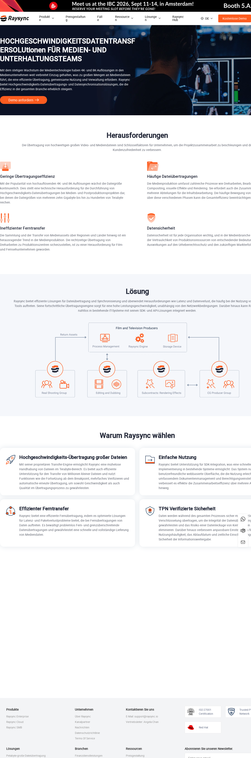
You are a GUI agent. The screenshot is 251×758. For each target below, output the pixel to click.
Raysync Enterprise (17, 716)
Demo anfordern (20, 100)
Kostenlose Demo (235, 18)
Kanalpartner (82, 722)
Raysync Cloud (15, 722)
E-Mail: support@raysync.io (142, 716)
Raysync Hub (178, 18)
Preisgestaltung (75, 18)
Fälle (99, 18)
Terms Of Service (85, 738)
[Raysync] (14, 18)
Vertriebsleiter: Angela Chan (142, 722)
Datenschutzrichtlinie (87, 733)
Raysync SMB (14, 727)
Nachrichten (82, 727)
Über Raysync (83, 716)
